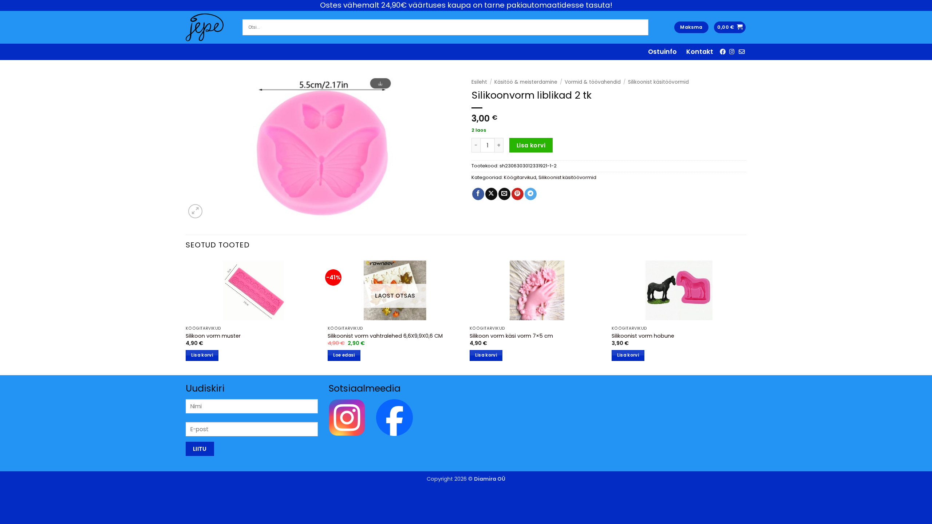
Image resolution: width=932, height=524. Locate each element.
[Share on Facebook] (478, 194)
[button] (730, 27)
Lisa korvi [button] (202, 355)
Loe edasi (344, 355)
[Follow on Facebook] (723, 51)
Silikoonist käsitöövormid (658, 82)
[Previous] (186, 316)
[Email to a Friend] (504, 194)
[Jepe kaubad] (209, 27)
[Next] (746, 316)
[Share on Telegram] (531, 194)
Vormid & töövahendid (593, 82)
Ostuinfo (662, 51)
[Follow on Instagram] (732, 51)
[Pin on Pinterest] (518, 194)
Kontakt (699, 51)
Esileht (479, 82)
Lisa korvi (531, 145)
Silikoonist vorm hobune (643, 336)
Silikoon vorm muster (213, 336)
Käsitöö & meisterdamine (525, 82)
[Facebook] (394, 417)
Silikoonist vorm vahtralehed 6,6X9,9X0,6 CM (385, 336)
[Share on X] (491, 194)
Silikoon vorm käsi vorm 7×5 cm (511, 336)
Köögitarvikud (520, 177)
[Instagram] (347, 417)
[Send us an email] (742, 51)
